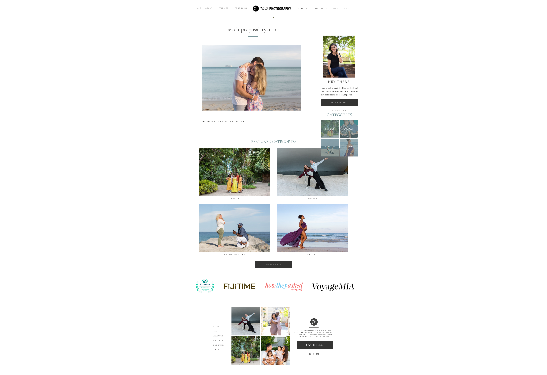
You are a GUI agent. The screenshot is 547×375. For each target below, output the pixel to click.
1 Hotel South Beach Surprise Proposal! (224, 121)
